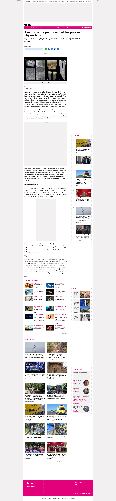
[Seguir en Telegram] (80, 493)
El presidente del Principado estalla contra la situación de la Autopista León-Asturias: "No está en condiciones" (83, 236)
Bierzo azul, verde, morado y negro (56, 436)
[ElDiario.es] (86, 27)
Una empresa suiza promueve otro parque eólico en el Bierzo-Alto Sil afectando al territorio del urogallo (34, 356)
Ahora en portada (29, 339)
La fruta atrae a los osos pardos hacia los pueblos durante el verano (35, 436)
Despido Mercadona (79, 1)
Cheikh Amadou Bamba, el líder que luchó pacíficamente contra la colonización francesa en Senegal (76, 318)
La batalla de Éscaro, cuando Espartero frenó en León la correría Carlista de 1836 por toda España (56, 356)
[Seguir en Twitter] (77, 493)
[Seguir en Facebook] (78, 493)
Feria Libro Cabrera (57, 1)
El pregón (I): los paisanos (76, 389)
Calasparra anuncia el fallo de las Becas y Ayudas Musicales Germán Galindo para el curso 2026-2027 (76, 295)
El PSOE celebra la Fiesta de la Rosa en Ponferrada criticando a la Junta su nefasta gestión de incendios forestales (56, 456)
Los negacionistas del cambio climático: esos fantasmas (77, 407)
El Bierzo (58, 27)
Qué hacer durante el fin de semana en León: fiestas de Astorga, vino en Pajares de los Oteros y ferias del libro (35, 376)
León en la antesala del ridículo (83, 165)
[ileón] (33, 483)
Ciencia (47, 27)
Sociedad (42, 27)
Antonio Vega (27, 359)
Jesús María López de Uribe (52, 359)
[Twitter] (55, 49)
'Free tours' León (63, 1)
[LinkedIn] (58, 49)
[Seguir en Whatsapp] (88, 493)
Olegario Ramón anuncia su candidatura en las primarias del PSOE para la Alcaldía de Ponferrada (82, 200)
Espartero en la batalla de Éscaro (49, 1)
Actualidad (27, 27)
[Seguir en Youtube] (84, 493)
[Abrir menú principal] (91, 24)
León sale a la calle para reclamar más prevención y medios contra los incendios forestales (35, 455)
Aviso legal (64, 498)
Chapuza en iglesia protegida (71, 1)
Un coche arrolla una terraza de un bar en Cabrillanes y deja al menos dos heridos (34, 417)
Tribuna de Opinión (77, 369)
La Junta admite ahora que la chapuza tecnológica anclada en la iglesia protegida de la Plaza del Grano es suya (56, 376)
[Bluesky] (52, 49)
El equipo (49, 498)
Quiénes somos (44, 498)
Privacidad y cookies (56, 498)
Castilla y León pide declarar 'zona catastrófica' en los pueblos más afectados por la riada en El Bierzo (56, 396)
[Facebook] (49, 49)
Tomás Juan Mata (79, 166)
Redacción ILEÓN (28, 380)
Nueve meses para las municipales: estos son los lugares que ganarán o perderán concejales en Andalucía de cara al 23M (76, 310)
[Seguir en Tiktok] (86, 493)
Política (33, 27)
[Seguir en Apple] (76, 484)
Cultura (37, 27)
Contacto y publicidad (71, 498)
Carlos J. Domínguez (51, 380)
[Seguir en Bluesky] (75, 493)
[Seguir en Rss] (89, 493)
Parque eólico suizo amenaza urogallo (38, 1)
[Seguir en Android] (75, 484)
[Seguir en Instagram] (82, 493)
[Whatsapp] (46, 49)
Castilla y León (65, 27)
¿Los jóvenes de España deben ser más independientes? (81, 397)
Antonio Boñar (76, 391)
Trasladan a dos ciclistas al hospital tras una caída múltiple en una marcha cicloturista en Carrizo (56, 417)
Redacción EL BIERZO (29, 401)
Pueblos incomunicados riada (87, 1)
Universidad (52, 27)
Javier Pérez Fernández (75, 411)
